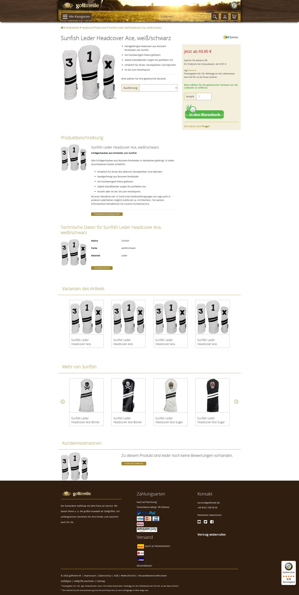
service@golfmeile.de (208, 502)
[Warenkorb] (234, 16)
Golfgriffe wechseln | (85, 581)
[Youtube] (199, 522)
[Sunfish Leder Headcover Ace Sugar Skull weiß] (170, 395)
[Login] (225, 16)
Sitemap (101, 581)
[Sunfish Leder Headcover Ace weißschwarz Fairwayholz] (128, 317)
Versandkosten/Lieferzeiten (152, 575)
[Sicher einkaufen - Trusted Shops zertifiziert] (234, 5)
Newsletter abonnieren (209, 514)
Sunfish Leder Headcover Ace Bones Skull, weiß (85, 420)
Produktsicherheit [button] (101, 267)
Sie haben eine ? (197, 126)
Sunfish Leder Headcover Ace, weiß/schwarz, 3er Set (211, 342)
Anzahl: (190, 96)
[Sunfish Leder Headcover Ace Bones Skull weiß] (86, 395)
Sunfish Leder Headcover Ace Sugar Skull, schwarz (211, 420)
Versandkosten (144, 565)
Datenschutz (105, 575)
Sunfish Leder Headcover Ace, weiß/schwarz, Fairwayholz (123, 342)
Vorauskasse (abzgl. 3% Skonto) (153, 507)
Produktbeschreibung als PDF (107, 214)
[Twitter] (205, 522)
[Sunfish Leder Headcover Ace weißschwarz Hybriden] (170, 317)
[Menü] (294, 563)
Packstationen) (162, 546)
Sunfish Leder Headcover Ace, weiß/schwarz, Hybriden (170, 342)
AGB (116, 575)
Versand (192, 70)
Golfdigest (66, 581)
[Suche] (215, 16)
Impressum (90, 575)
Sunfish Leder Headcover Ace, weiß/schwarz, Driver (84, 342)
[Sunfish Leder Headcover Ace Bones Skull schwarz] (128, 395)
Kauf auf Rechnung (147, 502)
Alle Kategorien (79, 16)
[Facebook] (212, 522)
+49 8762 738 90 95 (207, 507)
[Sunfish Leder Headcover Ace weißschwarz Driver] (86, 317)
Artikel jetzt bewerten (134, 463)
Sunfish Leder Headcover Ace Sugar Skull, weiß (169, 420)
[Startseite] (62, 27)
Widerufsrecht (128, 575)
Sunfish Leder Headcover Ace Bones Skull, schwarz (127, 420)
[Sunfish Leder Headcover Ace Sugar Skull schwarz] (213, 395)
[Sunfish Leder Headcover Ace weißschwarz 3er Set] (213, 317)
